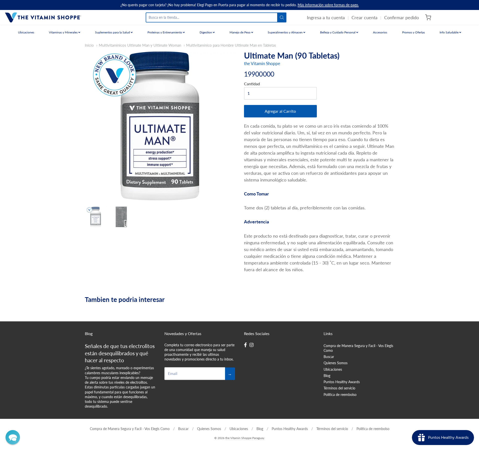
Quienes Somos (336, 363)
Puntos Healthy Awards (342, 382)
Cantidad (252, 84)
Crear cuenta (364, 17)
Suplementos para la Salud (113, 32)
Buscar (329, 357)
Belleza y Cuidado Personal (338, 32)
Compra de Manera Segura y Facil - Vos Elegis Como (358, 348)
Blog (327, 375)
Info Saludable (449, 32)
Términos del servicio (339, 388)
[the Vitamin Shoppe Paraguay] (43, 17)
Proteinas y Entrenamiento (165, 32)
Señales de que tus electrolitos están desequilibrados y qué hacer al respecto (120, 353)
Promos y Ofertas (413, 32)
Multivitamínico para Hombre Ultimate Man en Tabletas (231, 45)
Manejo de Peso (240, 32)
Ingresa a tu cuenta (326, 17)
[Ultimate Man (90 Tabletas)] (95, 217)
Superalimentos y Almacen (285, 32)
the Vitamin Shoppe (262, 63)
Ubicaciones (26, 32)
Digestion (206, 32)
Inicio (89, 45)
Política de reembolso (340, 394)
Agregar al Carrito (280, 111)
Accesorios (380, 32)
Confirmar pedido (401, 17)
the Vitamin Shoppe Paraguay (244, 438)
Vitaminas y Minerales (63, 32)
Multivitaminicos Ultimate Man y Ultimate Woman (140, 45)
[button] (12, 437)
